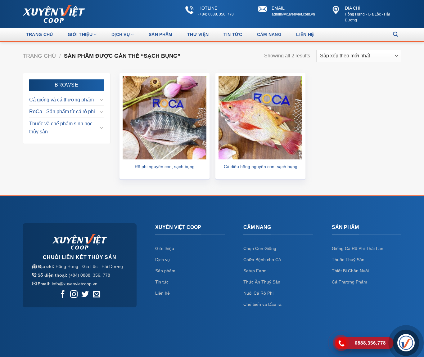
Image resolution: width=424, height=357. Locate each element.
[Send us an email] (96, 295)
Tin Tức (232, 34)
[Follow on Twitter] (85, 295)
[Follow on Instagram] (74, 295)
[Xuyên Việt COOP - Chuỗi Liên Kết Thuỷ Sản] (54, 14)
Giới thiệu (80, 34)
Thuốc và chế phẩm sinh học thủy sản (60, 127)
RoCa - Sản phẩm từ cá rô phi (62, 111)
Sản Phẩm (160, 34)
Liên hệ (305, 34)
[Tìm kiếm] (395, 34)
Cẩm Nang (269, 34)
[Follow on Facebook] (62, 295)
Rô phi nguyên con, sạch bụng (165, 166)
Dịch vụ (120, 34)
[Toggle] (101, 99)
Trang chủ (39, 34)
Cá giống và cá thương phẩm (61, 99)
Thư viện (198, 34)
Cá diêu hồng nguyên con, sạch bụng (260, 166)
